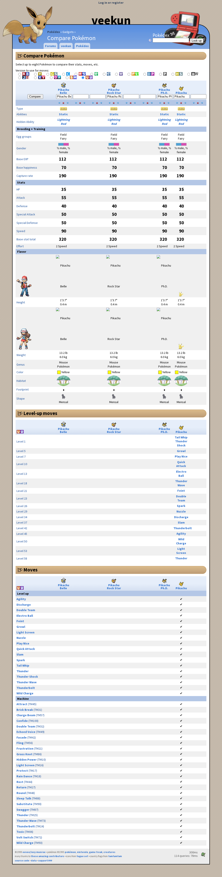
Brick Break (24, 710)
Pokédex (53, 32)
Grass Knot (24, 754)
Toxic (20, 832)
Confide (22, 721)
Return (21, 787)
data (33, 860)
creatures (109, 852)
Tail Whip (181, 437)
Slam (181, 522)
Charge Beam (25, 715)
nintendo (82, 852)
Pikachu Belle (63, 91)
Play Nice (181, 456)
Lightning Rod (63, 122)
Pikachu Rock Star (114, 91)
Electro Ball (181, 474)
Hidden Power (26, 759)
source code (22, 860)
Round (21, 793)
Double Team (181, 498)
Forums (50, 46)
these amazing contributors (47, 856)
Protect (22, 771)
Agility (181, 533)
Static (63, 114)
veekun (111, 20)
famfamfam (115, 856)
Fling (20, 743)
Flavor (21, 252)
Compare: (35, 96)
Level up (23, 594)
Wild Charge (181, 541)
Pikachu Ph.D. (164, 91)
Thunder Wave (181, 483)
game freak (95, 852)
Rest (19, 782)
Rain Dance (24, 776)
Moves (30, 570)
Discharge (181, 517)
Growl (181, 451)
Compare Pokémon (43, 56)
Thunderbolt (182, 528)
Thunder (181, 558)
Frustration (24, 748)
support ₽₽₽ (45, 860)
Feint (181, 491)
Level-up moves (40, 413)
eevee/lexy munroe (34, 852)
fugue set (82, 856)
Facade (21, 737)
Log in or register (111, 3)
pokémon (70, 852)
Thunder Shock (181, 443)
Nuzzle (181, 511)
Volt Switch (24, 837)
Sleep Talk (23, 798)
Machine (23, 699)
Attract (21, 704)
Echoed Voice (25, 732)
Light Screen (181, 551)
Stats (21, 182)
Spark (181, 506)
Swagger (22, 810)
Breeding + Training (31, 129)
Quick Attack (181, 464)
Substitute (24, 804)
